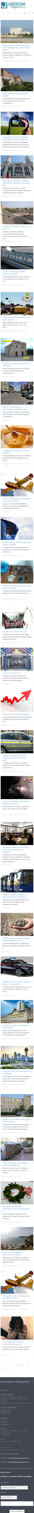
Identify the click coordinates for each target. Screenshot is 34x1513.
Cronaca (25, 599)
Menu (28, 3)
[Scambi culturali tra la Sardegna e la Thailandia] (17, 1011)
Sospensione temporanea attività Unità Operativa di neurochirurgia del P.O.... (16, 47)
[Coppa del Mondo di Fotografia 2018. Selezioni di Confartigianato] (17, 123)
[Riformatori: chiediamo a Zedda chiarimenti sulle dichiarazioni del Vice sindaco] (17, 166)
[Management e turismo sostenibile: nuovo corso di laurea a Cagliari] (17, 1192)
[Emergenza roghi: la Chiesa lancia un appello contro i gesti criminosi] (17, 1282)
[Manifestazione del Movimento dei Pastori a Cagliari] (17, 528)
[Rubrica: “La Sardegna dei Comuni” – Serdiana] (17, 349)
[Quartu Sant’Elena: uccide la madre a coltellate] (17, 257)
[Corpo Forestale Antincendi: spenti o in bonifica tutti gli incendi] (17, 484)
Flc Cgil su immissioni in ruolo (15, 632)
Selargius (20, 331)
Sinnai (25, 331)
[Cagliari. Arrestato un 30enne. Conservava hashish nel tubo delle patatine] (17, 741)
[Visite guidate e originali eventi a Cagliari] (17, 79)
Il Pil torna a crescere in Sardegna (16, 714)
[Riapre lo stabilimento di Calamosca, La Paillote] (17, 1238)
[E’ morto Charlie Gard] (17, 659)
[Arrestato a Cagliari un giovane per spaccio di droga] (17, 571)
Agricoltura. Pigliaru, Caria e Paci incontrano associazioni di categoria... (16, 849)
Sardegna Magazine (15, 1381)
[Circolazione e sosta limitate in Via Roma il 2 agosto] (17, 212)
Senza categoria (9, 107)
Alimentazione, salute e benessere (14, 464)
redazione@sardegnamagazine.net (18, 1458)
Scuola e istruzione (16, 643)
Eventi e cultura (22, 1085)
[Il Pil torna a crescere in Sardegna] (17, 700)
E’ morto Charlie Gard (11, 673)
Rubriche (7, 377)
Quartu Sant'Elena (22, 285)
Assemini (19, 815)
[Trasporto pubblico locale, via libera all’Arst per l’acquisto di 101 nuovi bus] (17, 880)
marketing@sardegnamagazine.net (18, 1462)
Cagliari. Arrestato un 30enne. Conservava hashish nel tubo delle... (15, 758)
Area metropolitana (11, 61)
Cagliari (19, 61)
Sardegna (25, 61)
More (30, 63)
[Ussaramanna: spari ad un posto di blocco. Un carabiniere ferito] (17, 968)
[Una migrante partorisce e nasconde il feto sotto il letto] (17, 1328)
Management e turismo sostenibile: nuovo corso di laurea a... (16, 1209)
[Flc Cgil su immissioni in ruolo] (17, 617)
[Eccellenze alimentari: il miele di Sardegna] (17, 436)
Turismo (17, 107)
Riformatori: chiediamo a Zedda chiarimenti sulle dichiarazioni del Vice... (16, 183)
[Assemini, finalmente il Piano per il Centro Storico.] (17, 1105)
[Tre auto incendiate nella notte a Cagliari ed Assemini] (17, 787)
